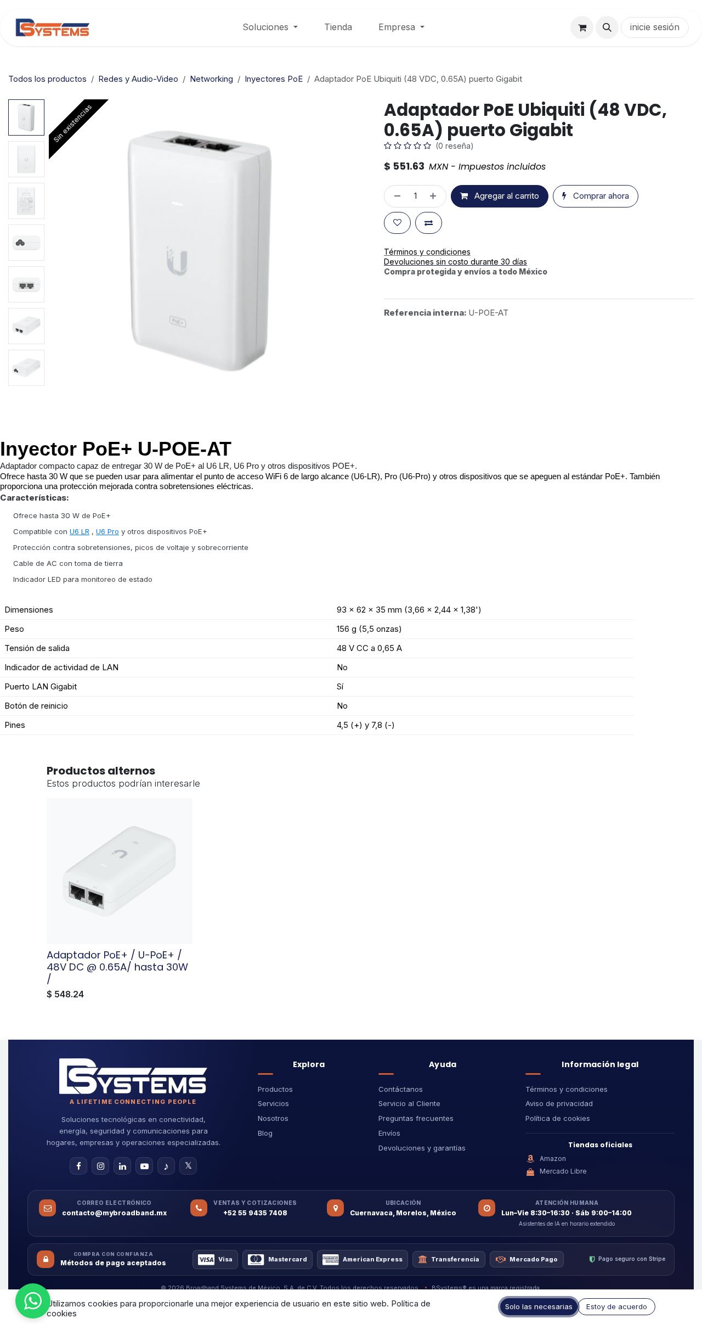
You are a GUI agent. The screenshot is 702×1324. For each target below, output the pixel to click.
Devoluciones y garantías (422, 1147)
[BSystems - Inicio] (133, 1075)
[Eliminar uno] (395, 196)
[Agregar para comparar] (428, 223)
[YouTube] (144, 1166)
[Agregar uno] (435, 196)
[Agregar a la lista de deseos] (397, 223)
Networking (211, 79)
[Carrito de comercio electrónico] (581, 27)
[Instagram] (100, 1166)
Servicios (273, 1103)
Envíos (389, 1133)
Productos (275, 1089)
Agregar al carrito (505, 195)
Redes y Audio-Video (138, 79)
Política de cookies (557, 1118)
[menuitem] (270, 27)
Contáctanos (400, 1089)
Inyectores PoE (274, 79)
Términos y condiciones (566, 1089)
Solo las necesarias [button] (539, 1306)
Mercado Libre (563, 1171)
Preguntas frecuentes (416, 1118)
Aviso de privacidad (559, 1103)
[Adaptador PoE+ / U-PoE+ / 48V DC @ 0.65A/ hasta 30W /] (120, 871)
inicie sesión (655, 26)
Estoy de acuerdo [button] (616, 1306)
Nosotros (273, 1118)
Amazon (553, 1158)
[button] (607, 27)
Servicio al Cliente (409, 1103)
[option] (351, 901)
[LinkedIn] (122, 1166)
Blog (265, 1133)
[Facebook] (78, 1166)
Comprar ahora (600, 195)
